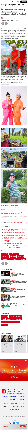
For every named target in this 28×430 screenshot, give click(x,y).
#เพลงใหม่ (11, 322)
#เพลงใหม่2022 (14, 259)
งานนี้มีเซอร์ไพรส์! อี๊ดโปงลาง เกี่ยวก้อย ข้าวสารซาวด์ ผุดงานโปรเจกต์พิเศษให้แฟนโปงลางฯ (15, 230)
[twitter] (17, 423)
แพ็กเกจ (9, 406)
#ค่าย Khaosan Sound (14, 253)
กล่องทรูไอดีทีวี (16, 406)
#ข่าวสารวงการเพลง (10, 319)
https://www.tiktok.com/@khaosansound (14, 216)
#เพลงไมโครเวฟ (22, 259)
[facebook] (14, 423)
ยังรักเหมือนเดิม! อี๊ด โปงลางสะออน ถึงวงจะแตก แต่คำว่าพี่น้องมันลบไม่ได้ (15, 239)
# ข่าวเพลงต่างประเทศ (14, 280)
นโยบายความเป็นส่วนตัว (8, 416)
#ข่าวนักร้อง (17, 322)
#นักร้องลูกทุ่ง (13, 256)
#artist (3, 319)
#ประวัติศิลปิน (18, 319)
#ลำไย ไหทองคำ (21, 256)
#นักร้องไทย (12, 316)
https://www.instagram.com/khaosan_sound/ (14, 223)
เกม (19, 403)
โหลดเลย (22, 426)
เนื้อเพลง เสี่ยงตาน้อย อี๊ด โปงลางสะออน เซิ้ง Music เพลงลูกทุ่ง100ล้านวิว (14, 233)
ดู (7, 403)
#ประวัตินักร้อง (18, 316)
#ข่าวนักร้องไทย (5, 253)
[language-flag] (17, 1)
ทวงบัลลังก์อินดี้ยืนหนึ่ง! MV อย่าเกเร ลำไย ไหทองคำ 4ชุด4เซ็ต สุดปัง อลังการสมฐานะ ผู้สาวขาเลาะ (14, 236)
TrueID (3, 1)
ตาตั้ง (23, 403)
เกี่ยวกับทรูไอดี (9, 414)
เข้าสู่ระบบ (24, 1)
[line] (10, 423)
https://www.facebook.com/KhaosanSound (14, 208)
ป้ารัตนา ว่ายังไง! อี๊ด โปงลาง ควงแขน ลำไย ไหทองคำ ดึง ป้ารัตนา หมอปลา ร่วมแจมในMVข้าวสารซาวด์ (15, 242)
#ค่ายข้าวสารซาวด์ (5, 256)
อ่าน (4, 4)
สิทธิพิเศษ (12, 403)
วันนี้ (5, 403)
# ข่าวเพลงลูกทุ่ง (13, 303)
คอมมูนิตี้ (23, 406)
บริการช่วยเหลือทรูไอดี (14, 409)
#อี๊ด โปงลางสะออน (5, 259)
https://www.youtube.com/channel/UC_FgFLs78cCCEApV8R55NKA (13, 212)
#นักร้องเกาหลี (4, 324)
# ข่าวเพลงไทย (13, 272)
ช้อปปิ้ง (4, 406)
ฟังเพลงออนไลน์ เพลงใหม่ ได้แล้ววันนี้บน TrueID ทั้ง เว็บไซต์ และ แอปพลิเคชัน (14, 246)
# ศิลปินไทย (12, 288)
